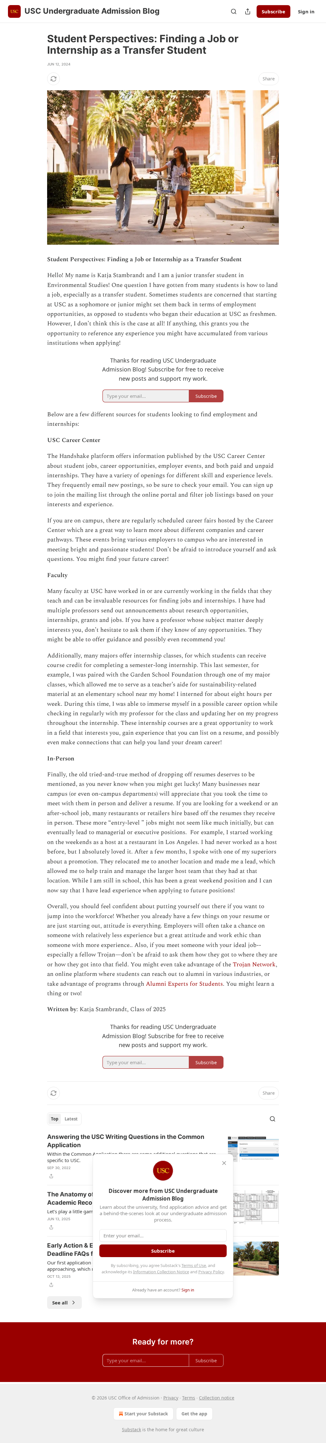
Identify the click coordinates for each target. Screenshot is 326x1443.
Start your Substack (146, 1414)
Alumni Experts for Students (184, 984)
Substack (131, 1429)
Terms (188, 1398)
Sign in (306, 11)
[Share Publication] (247, 11)
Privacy (170, 1398)
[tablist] (64, 1119)
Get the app (194, 1414)
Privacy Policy (211, 1272)
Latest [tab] (71, 1119)
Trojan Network (254, 964)
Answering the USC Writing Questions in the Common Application (125, 1141)
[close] (224, 1163)
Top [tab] (54, 1119)
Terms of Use (193, 1265)
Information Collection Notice (161, 1272)
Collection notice (216, 1398)
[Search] (233, 11)
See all (60, 1302)
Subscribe (273, 11)
